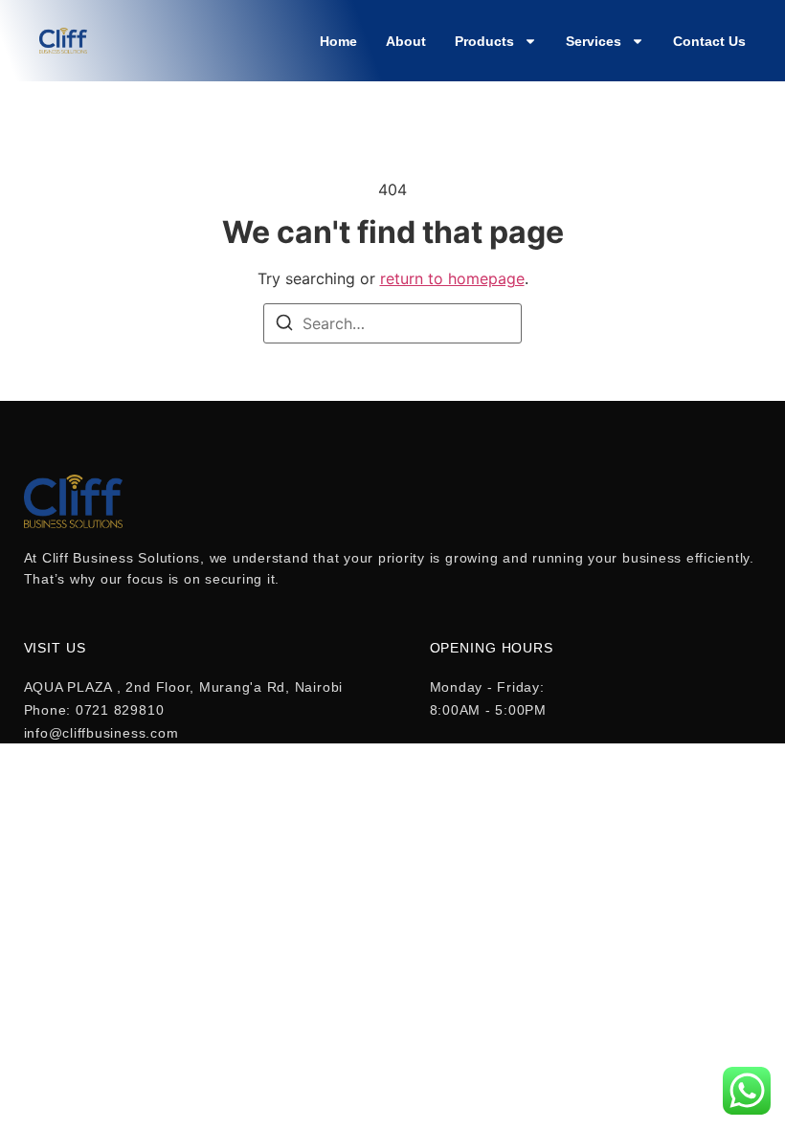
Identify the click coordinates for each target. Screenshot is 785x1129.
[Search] (284, 325)
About (406, 41)
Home (338, 41)
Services (593, 41)
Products (484, 41)
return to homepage (452, 278)
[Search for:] (392, 323)
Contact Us (709, 41)
